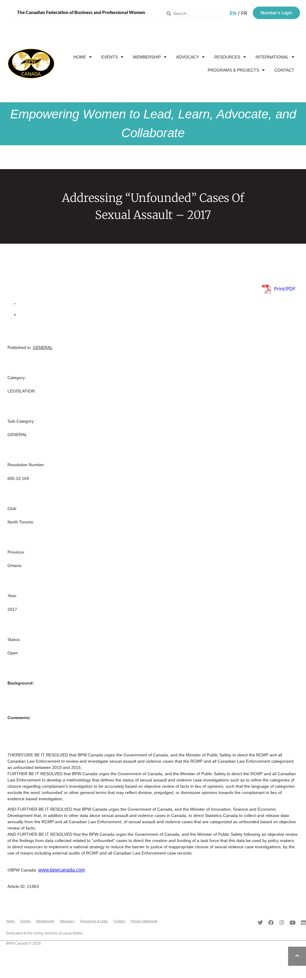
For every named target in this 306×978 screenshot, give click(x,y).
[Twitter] (260, 922)
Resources (227, 57)
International (272, 57)
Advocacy (187, 57)
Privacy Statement (144, 921)
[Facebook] (271, 922)
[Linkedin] (303, 922)
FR (244, 13)
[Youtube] (292, 922)
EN (233, 13)
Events (109, 57)
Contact (284, 70)
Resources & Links (94, 921)
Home (80, 57)
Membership (147, 57)
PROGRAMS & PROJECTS (233, 70)
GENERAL (43, 347)
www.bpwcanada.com (61, 869)
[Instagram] (281, 922)
